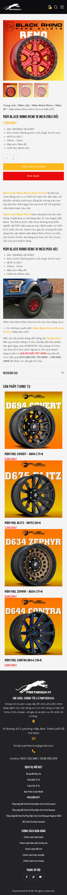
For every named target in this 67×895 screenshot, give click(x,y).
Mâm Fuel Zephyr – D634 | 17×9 (24, 591)
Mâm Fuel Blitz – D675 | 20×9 (23, 523)
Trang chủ (9, 105)
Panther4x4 (53, 338)
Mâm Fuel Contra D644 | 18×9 (23, 660)
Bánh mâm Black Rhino (17, 214)
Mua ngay (33, 176)
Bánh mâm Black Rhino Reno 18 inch (25, 193)
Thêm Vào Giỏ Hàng (33, 166)
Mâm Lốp (24, 105)
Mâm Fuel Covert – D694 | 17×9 (24, 454)
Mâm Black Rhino (42, 105)
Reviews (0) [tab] (10, 373)
